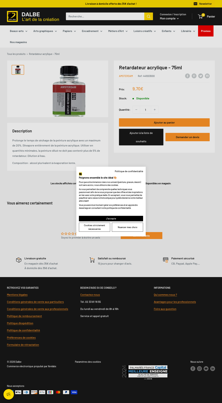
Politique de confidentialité (129, 171)
